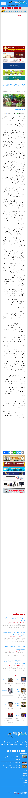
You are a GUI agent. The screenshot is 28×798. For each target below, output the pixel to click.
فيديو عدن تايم (24, 784)
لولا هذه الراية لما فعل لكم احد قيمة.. (12, 762)
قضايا (26, 780)
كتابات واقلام (20, 675)
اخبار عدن (25, 773)
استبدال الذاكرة (9, 694)
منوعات (25, 782)
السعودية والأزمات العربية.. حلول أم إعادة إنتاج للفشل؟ (8, 720)
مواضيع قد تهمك (19, 614)
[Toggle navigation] (3, 3)
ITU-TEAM (16, 793)
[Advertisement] (14, 550)
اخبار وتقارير (24, 775)
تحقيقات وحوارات (23, 777)
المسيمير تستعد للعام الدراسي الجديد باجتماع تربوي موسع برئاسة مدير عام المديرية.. (12, 758)
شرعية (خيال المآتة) (9, 708)
